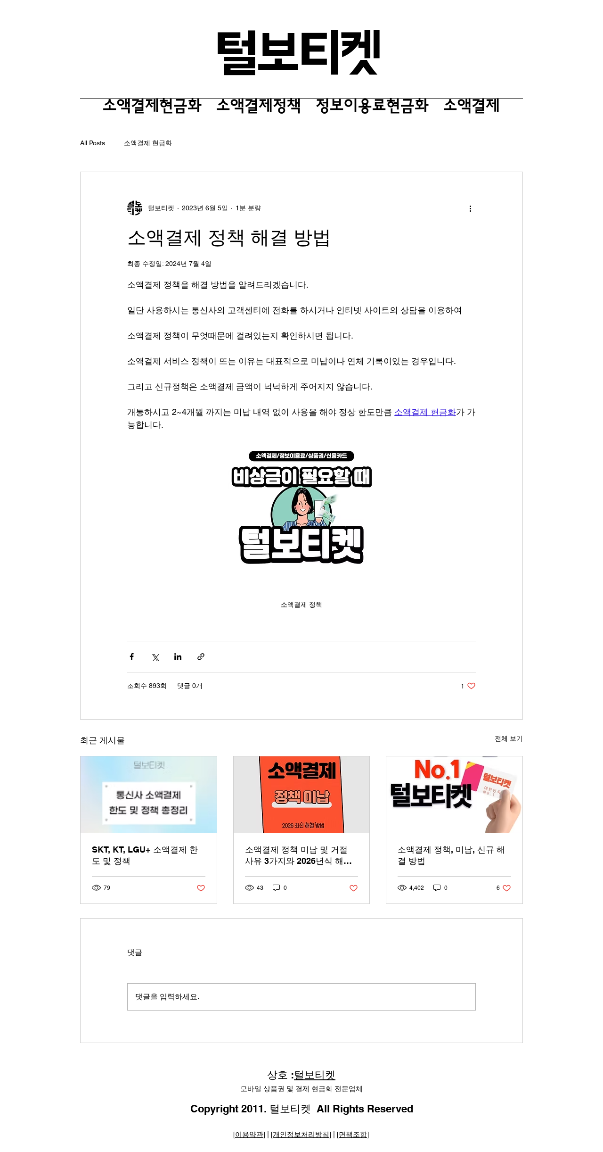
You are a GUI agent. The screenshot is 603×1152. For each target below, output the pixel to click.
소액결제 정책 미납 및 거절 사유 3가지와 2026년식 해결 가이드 (298, 856)
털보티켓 (314, 1075)
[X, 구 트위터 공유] (154, 656)
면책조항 (353, 1134)
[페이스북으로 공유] (131, 656)
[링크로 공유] (200, 656)
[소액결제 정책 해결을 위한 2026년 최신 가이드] (302, 794)
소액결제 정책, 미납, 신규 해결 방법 (451, 855)
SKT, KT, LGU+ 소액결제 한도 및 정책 (145, 855)
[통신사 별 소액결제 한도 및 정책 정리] (149, 794)
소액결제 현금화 (148, 143)
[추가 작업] (470, 208)
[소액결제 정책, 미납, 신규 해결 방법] (454, 794)
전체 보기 (509, 738)
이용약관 (249, 1134)
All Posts (92, 143)
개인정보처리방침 (301, 1134)
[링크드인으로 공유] (177, 656)
